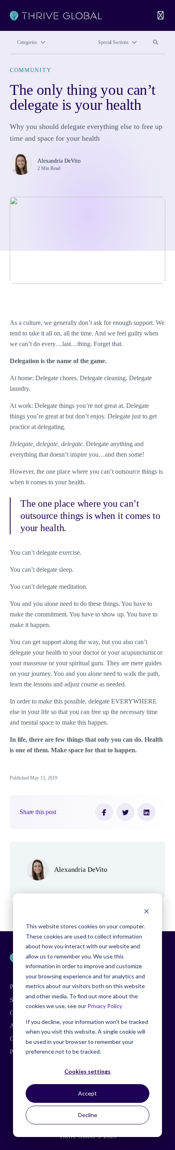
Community (30, 70)
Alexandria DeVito (59, 160)
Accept (87, 1093)
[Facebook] (104, 812)
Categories (27, 42)
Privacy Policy (105, 1005)
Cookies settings (87, 1071)
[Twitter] (125, 812)
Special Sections (113, 42)
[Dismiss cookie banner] (146, 911)
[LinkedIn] (146, 812)
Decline (87, 1114)
